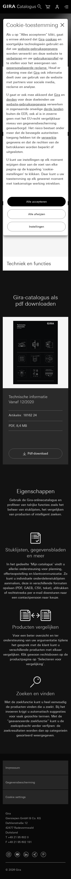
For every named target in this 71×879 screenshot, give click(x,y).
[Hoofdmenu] (65, 6)
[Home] (20, 7)
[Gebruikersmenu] (57, 7)
